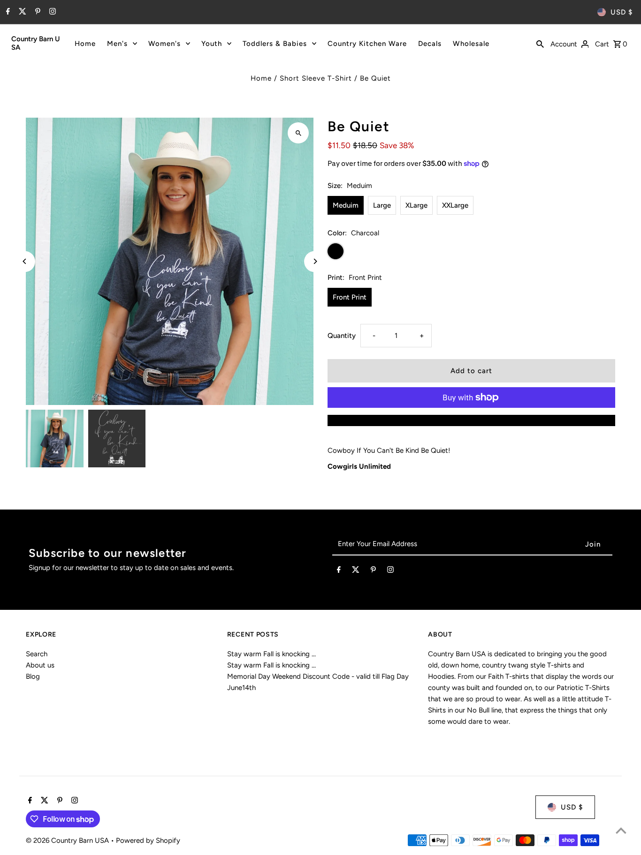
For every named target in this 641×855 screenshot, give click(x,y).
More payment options (471, 420)
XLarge (416, 205)
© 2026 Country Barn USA (68, 840)
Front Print (349, 297)
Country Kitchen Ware (367, 43)
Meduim (346, 205)
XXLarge (455, 205)
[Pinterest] (36, 12)
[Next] (314, 261)
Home (85, 43)
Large (382, 205)
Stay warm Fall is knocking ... (271, 654)
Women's (164, 43)
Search (36, 654)
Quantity (342, 335)
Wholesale (471, 43)
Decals (430, 43)
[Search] (540, 43)
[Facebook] (7, 12)
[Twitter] (21, 12)
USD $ (621, 12)
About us (40, 665)
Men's (117, 43)
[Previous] (24, 261)
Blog (33, 676)
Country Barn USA (35, 43)
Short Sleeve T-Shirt (316, 78)
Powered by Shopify (148, 840)
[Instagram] (51, 12)
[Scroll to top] (621, 830)
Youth (211, 43)
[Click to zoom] (298, 132)
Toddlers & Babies (275, 43)
